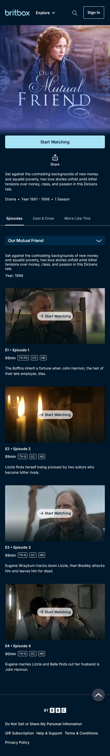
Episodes (14, 218)
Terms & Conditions (81, 733)
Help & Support (49, 733)
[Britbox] (17, 12)
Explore (43, 13)
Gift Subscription (19, 733)
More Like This (77, 218)
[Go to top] (98, 695)
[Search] (75, 12)
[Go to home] (55, 710)
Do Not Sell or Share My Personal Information (43, 724)
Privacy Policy (17, 742)
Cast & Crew (43, 218)
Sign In (93, 12)
